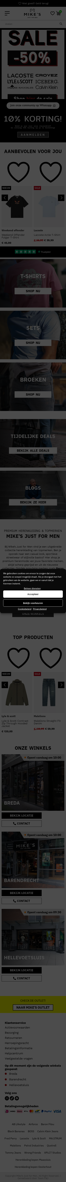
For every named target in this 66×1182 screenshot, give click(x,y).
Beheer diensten (32, 588)
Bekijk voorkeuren (33, 602)
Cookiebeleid (24, 608)
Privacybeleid (40, 608)
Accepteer (33, 594)
